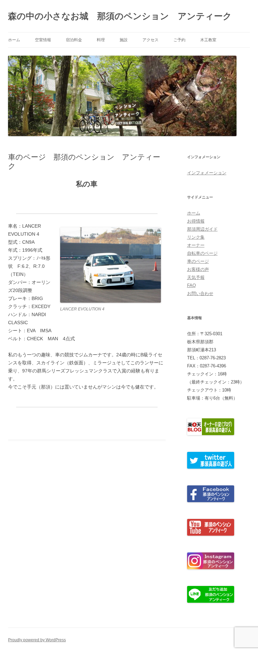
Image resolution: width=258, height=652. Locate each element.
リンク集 (196, 237)
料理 (101, 40)
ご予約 (179, 40)
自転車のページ (202, 253)
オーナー (196, 245)
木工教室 (208, 40)
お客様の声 (198, 269)
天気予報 (196, 277)
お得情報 (196, 221)
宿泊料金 (74, 40)
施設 (124, 40)
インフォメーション (206, 172)
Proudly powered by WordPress (37, 640)
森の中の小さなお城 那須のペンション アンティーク (120, 16)
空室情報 (43, 40)
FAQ (191, 285)
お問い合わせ (200, 293)
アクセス (150, 40)
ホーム (14, 40)
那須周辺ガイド (202, 229)
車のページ (198, 261)
